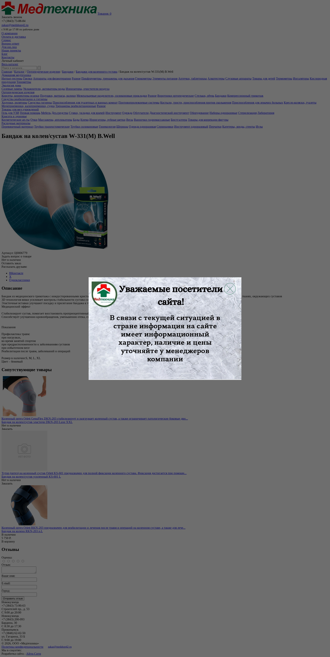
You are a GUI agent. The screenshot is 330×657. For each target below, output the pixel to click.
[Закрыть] (230, 288)
